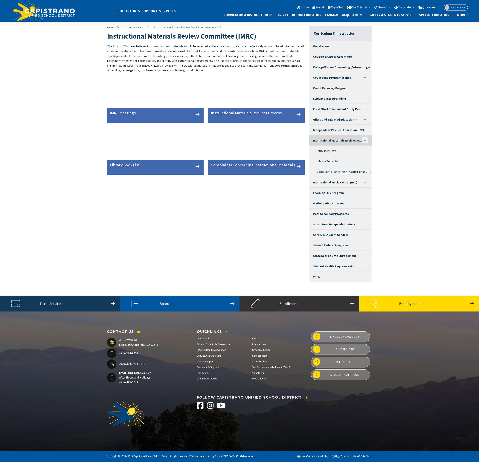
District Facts (344, 362)
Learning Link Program (328, 193)
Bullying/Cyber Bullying (209, 355)
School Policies (260, 361)
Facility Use (202, 373)
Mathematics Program (328, 203)
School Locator (260, 355)
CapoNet (337, 7)
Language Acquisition (343, 15)
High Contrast (342, 456)
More (461, 15)
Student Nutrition (344, 374)
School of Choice (261, 350)
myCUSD (256, 338)
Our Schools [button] (359, 7)
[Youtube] (221, 407)
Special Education (434, 15)
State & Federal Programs (331, 245)
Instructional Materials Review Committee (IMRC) (189, 27)
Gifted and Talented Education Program (337, 119)
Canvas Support (205, 361)
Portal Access (259, 344)
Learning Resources (207, 378)
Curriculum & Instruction (246, 15)
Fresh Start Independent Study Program (337, 109)
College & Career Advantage (332, 56)
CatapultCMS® (222, 456)
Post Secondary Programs (331, 214)
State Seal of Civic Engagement (334, 256)
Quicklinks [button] (429, 7)
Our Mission (321, 46)
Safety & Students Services (390, 15)
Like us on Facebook (344, 336)
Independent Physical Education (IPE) (338, 130)
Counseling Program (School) (333, 77)
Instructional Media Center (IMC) (335, 182)
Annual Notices (204, 338)
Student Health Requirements (333, 266)
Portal (319, 7)
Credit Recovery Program (330, 88)
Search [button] (383, 7)
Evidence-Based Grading (329, 98)
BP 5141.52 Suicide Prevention (213, 344)
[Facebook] (200, 407)
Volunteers (258, 373)
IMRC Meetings (326, 151)
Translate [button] (404, 7)
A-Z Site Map (363, 456)
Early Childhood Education (297, 15)
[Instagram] (210, 407)
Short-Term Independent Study (334, 224)
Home (304, 7)
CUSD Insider (345, 349)
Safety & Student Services (331, 235)
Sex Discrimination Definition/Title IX (271, 367)
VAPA (316, 277)
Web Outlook (259, 378)
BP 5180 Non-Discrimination (211, 350)
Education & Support (208, 367)
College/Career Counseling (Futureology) (341, 67)
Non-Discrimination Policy (315, 456)
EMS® (235, 456)
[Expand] (365, 77)
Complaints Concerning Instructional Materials (344, 172)
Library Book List (327, 161)
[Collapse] (365, 140)
